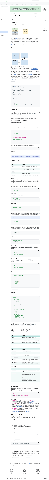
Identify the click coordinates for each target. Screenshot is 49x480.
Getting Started (7, 4)
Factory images (11, 473)
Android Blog (24, 471)
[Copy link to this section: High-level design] (18, 22)
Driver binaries (11, 474)
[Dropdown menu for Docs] (8, 1)
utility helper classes (14, 74)
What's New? (2, 4)
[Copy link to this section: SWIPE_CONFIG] (17, 366)
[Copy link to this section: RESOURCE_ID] (16, 212)
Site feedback (24, 478)
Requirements (11, 470)
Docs (13, 13)
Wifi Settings (30, 410)
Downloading (11, 471)
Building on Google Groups (26, 474)
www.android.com (38, 471)
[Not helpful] (39, 13)
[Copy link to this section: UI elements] (15, 178)
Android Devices (27, 4)
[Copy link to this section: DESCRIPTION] (16, 203)
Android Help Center (38, 469)
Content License (28, 463)
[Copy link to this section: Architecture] (16, 47)
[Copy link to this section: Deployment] (15, 432)
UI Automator (16, 38)
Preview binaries (11, 472)
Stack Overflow (37, 473)
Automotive (32, 4)
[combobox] (35, 0)
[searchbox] (4, 6)
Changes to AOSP (30, 10)
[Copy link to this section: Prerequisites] (15, 422)
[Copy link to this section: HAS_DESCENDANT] (18, 258)
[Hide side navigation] (8, 478)
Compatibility (21, 4)
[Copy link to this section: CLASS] (14, 236)
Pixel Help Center (37, 470)
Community (15, 478)
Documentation (3, 2)
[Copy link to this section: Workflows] (16, 292)
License (19, 478)
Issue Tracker (37, 474)
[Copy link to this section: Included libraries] (16, 448)
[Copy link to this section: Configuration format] (20, 160)
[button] (4, 13)
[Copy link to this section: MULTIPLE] (15, 271)
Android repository (12, 469)
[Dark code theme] (38, 85)
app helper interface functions (34, 69)
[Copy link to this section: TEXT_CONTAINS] (17, 193)
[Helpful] (38, 13)
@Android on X (24, 469)
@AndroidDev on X (25, 470)
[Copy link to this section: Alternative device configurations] (22, 122)
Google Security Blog (25, 472)
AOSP (11, 13)
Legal (17, 478)
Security (12, 4)
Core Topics (16, 4)
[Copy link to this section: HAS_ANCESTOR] (17, 245)
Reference (36, 4)
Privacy (21, 478)
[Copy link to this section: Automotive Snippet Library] (22, 414)
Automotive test (31, 402)
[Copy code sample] (39, 85)
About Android (11, 478)
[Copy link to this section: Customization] (17, 109)
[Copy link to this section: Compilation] (15, 428)
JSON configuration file (19, 406)
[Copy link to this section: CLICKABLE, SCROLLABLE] (20, 226)
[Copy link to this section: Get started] (15, 419)
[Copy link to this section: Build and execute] (18, 386)
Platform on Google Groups (26, 473)
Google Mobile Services (38, 472)
